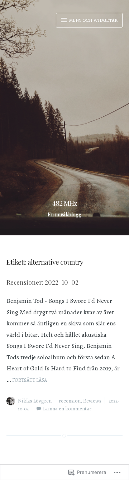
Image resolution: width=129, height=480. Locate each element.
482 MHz (64, 203)
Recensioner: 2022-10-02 (42, 282)
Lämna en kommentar (67, 408)
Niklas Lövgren (35, 400)
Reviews (92, 400)
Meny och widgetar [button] (93, 20)
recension (70, 400)
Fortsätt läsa (29, 380)
